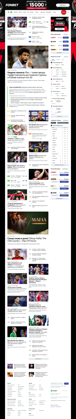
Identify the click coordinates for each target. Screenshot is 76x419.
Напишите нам (65, 390)
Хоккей (20, 12)
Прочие (31, 12)
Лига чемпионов (21, 386)
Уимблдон (41, 402)
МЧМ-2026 (41, 389)
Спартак (54, 131)
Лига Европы (20, 388)
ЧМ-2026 (19, 389)
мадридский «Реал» (37, 92)
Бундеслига (20, 396)
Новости (30, 410)
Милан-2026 (41, 410)
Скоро (63, 59)
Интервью (9, 396)
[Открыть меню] (8, 12)
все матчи (66, 56)
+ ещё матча (53, 103)
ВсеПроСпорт (58, 406)
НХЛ (40, 386)
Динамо (54, 140)
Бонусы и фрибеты (11, 410)
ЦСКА (54, 133)
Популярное (9, 393)
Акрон (54, 162)
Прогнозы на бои (10, 404)
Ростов (54, 151)
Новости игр (31, 415)
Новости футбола (11, 385)
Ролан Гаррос (42, 404)
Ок (66, 383)
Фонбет (9, 412)
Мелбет (19, 413)
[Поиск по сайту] (68, 12)
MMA (40, 394)
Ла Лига (19, 393)
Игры (54, 12)
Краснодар (55, 129)
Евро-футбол (53, 406)
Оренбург (55, 144)
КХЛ (40, 385)
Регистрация (64, 174)
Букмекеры (48, 12)
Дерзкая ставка (21, 405)
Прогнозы (43, 12)
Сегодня (19, 400)
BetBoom (9, 413)
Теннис (24, 12)
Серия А (19, 394)
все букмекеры (65, 168)
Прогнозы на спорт (11, 399)
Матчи (37, 12)
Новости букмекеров (22, 410)
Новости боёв (31, 394)
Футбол (16, 12)
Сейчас (53, 59)
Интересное (9, 394)
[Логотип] (11, 12)
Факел (54, 160)
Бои (28, 12)
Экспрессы (20, 404)
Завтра (19, 402)
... (75, 0)
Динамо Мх (55, 138)
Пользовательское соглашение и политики (58, 400)
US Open (30, 405)
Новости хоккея (32, 385)
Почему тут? (55, 174)
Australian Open (42, 400)
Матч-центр (9, 386)
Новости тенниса (32, 400)
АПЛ (19, 391)
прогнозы (11, 90)
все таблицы (65, 120)
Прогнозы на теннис (11, 405)
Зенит (54, 135)
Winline (19, 412)
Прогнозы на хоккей (11, 402)
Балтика (54, 142)
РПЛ (27, 92)
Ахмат (54, 147)
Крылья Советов (56, 153)
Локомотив (55, 158)
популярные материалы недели (32, 105)
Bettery (8, 415)
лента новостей (21, 105)
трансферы (30, 92)
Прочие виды (32, 408)
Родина (54, 156)
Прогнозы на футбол (11, 391)
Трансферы (9, 389)
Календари (9, 388)
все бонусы (66, 34)
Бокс (40, 396)
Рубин (54, 149)
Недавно (58, 59)
